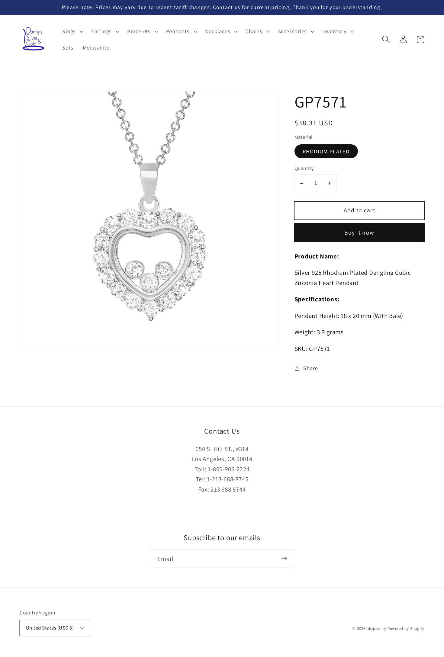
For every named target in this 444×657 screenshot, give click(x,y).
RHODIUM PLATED (326, 151)
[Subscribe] (284, 558)
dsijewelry (377, 628)
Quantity (304, 168)
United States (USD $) (50, 627)
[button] (385, 39)
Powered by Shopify (406, 628)
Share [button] (310, 368)
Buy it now (359, 233)
